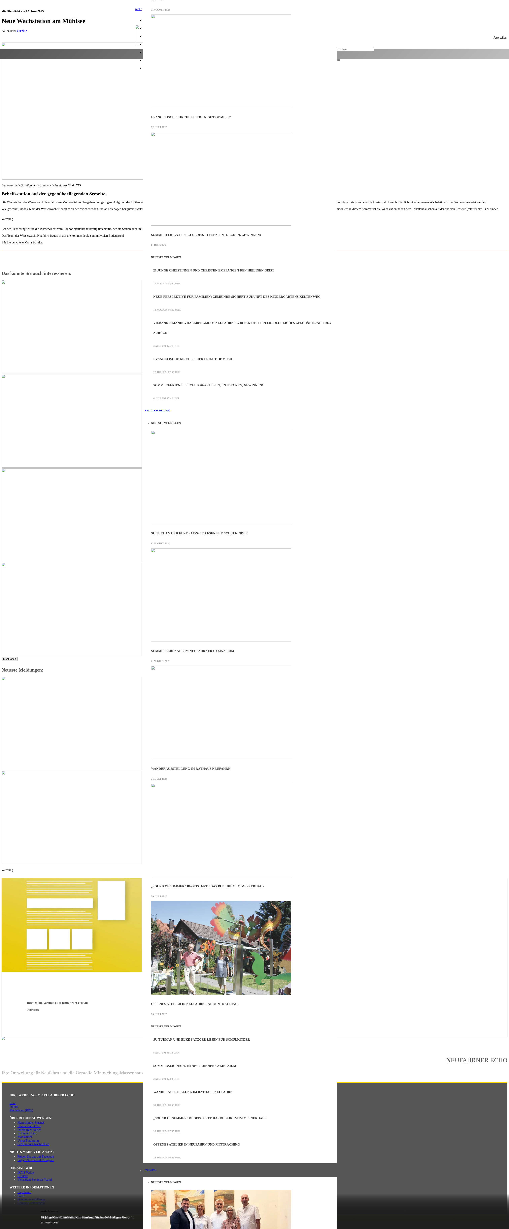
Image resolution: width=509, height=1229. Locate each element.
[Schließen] (338, 60)
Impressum (24, 1192)
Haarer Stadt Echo (29, 1126)
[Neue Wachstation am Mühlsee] (121, 178)
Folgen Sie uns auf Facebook (35, 1156)
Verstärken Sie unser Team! (34, 1179)
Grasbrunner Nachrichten (33, 1144)
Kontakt (22, 1176)
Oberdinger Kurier (29, 1129)
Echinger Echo (26, 1133)
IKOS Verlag (25, 1172)
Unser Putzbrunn (28, 1140)
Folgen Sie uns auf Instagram (35, 1160)
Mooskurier (24, 1137)
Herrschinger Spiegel (30, 1122)
